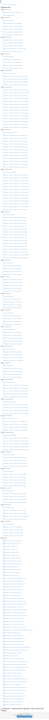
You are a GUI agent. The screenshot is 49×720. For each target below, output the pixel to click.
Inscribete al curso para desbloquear (24, 716)
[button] (0, 1)
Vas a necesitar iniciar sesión (28, 715)
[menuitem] (0, 2)
